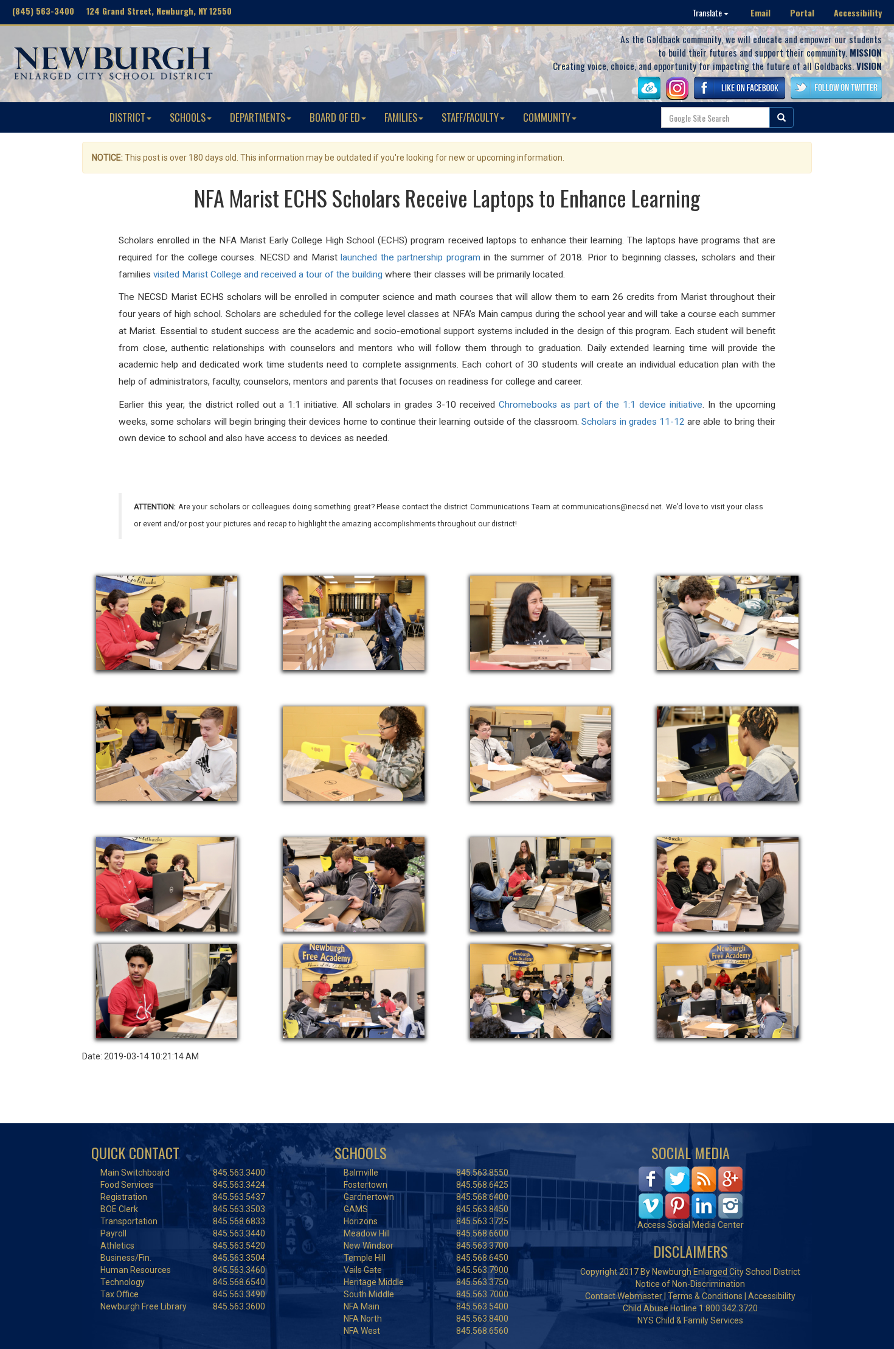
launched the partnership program (410, 257)
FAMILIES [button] (400, 117)
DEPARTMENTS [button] (257, 117)
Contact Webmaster (623, 1296)
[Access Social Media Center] (691, 1192)
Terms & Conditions (705, 1296)
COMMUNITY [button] (546, 117)
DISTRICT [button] (127, 117)
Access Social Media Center (690, 1225)
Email (760, 12)
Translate (708, 12)
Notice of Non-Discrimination (690, 1284)
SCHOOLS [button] (188, 117)
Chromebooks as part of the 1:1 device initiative (600, 404)
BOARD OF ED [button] (335, 117)
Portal (802, 12)
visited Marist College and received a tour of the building (268, 274)
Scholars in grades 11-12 (633, 421)
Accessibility (858, 12)
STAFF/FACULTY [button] (470, 117)
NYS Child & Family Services (690, 1320)
